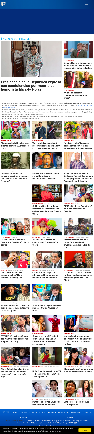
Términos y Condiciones (80, 421)
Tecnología (24, 417)
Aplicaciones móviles (62, 421)
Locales (42, 412)
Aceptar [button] (85, 430)
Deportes (88, 412)
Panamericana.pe (9, 107)
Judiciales (33, 412)
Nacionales (52, 412)
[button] (86, 4)
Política (14, 412)
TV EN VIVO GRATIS (84, 105)
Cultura (70, 417)
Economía (23, 412)
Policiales (5, 412)
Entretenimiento (77, 412)
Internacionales (63, 412)
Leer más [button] (58, 431)
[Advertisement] (47, 21)
